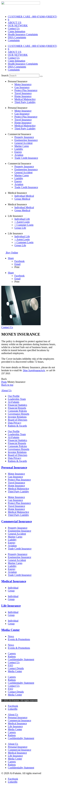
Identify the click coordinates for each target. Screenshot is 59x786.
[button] (4, 378)
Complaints (14, 40)
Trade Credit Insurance (26, 158)
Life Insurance (11, 605)
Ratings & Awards (17, 425)
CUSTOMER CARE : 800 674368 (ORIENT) (32, 16)
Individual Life (22, 219)
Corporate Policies (17, 410)
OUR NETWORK (18, 25)
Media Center (10, 630)
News (11, 636)
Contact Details (16, 668)
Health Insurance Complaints (23, 34)
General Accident (23, 143)
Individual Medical (24, 195)
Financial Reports (17, 408)
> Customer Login (23, 224)
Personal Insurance (14, 467)
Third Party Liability (25, 102)
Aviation (18, 155)
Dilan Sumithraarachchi (34, 370)
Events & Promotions (19, 639)
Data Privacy (14, 422)
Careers (12, 653)
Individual (13, 587)
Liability (18, 149)
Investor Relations (17, 416)
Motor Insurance (22, 84)
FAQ (10, 665)
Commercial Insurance (16, 521)
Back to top (7, 384)
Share (11, 258)
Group (11, 590)
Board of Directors (17, 419)
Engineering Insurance (26, 140)
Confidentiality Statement (21, 659)
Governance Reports (18, 413)
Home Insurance (22, 96)
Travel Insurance (23, 93)
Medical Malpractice (25, 99)
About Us (6, 390)
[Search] (41, 76)
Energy (18, 152)
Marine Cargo (21, 146)
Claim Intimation (16, 31)
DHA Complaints (17, 37)
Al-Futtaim (13, 402)
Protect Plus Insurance (25, 90)
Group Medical (22, 198)
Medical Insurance (13, 581)
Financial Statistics (17, 405)
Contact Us (14, 28)
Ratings (12, 656)
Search (4, 75)
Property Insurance (24, 137)
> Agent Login (22, 221)
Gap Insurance (22, 87)
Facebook (19, 261)
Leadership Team (17, 399)
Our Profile (14, 396)
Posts (4, 381)
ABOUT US (14, 22)
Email (17, 264)
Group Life (20, 227)
